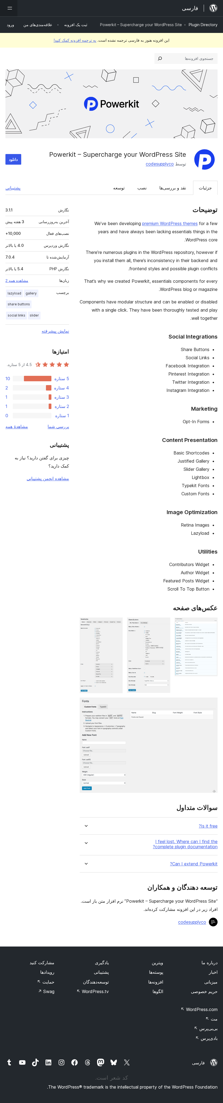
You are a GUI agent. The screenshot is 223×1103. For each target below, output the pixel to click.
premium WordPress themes (170, 223)
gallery (31, 293)
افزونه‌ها (155, 982)
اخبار (213, 972)
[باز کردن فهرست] (8, 8)
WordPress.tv (92, 991)
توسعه (119, 188)
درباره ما (210, 962)
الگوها (158, 991)
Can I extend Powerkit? (194, 864)
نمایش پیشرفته (55, 331)
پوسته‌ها (156, 972)
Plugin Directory (203, 24)
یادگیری (102, 962)
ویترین (157, 962)
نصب (142, 188)
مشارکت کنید (42, 962)
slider (34, 315)
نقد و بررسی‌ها (172, 188)
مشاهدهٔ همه (16, 426)
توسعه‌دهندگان (96, 982)
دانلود (13, 159)
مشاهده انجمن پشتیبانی (48, 478)
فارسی (198, 1062)
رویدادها (47, 972)
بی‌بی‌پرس (206, 1028)
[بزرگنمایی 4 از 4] (210, 705)
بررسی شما (58, 426)
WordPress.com (199, 1009)
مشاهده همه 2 (16, 280)
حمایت (45, 982)
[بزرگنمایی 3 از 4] (115, 625)
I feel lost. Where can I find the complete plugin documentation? (185, 844)
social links (16, 315)
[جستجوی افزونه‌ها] (159, 58)
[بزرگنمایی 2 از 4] (163, 625)
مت (211, 1019)
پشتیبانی (12, 188)
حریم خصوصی (204, 991)
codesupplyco (160, 164)
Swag (46, 991)
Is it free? (208, 826)
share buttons (19, 304)
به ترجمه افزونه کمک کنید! (75, 40)
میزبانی (211, 982)
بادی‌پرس (206, 1038)
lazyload (14, 293)
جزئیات (205, 188)
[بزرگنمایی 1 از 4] (210, 625)
